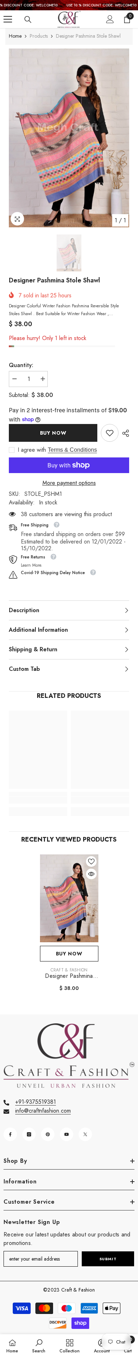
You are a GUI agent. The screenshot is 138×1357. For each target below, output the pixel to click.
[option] (69, 137)
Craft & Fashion (69, 970)
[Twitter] (85, 1134)
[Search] (28, 19)
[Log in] (110, 19)
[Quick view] (91, 874)
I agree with (32, 450)
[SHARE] (124, 433)
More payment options (69, 483)
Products (39, 35)
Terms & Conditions (72, 450)
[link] (110, 433)
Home (15, 35)
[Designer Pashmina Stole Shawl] (69, 898)
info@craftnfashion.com (43, 1111)
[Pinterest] (47, 1134)
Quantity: (21, 365)
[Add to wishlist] (91, 861)
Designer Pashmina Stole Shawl (69, 976)
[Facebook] (10, 1134)
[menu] (8, 19)
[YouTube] (66, 1134)
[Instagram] (29, 1134)
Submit (107, 1259)
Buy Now (53, 432)
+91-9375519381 (35, 1102)
